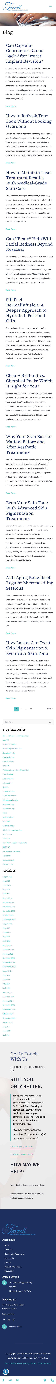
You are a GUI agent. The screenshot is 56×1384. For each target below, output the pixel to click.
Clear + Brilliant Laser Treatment (15, 736)
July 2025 (6, 928)
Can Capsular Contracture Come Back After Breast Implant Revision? (24, 53)
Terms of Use (36, 1363)
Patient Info (9, 1258)
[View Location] (5, 1282)
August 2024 (7, 971)
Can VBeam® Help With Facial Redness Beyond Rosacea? (29, 244)
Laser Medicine (9, 791)
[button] (21, 1146)
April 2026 (6, 894)
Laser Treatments (9, 795)
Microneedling (8, 804)
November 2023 (9, 1009)
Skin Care (6, 838)
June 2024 (7, 979)
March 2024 (7, 992)
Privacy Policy (23, 1363)
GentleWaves (8, 774)
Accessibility (10, 1363)
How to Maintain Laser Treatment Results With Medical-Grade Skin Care (29, 180)
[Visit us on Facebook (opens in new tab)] (4, 1319)
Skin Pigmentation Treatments (15, 843)
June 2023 (7, 1031)
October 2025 (8, 915)
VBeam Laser (8, 864)
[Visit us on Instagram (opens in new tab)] (13, 1319)
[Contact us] (52, 1380)
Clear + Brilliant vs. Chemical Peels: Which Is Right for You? (29, 380)
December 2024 (9, 958)
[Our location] (45, 1380)
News (5, 813)
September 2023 (9, 1018)
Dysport (6, 765)
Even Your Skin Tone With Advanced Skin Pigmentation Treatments (27, 510)
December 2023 (9, 1005)
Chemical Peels (9, 753)
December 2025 (9, 906)
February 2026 (8, 902)
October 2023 (8, 1013)
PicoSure (6, 821)
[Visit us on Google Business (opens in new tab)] (9, 1319)
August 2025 (7, 924)
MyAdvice (44, 1357)
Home (7, 1245)
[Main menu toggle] (50, 6)
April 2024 (6, 988)
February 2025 (8, 949)
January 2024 (8, 1001)
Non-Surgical (8, 817)
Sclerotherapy (8, 825)
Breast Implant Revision (12, 748)
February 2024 (8, 996)
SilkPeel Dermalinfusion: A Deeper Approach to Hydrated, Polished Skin (26, 310)
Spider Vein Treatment (11, 851)
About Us (8, 1249)
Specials (8, 1262)
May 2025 (6, 936)
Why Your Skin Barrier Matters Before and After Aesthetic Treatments (29, 444)
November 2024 (9, 962)
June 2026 (7, 885)
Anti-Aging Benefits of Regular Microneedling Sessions (29, 583)
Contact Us (9, 1271)
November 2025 (9, 911)
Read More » (11, 106)
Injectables (7, 783)
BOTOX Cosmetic (9, 744)
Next (50, 708)
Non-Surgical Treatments (14, 1254)
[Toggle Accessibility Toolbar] (6, 1372)
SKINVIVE (6, 847)
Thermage (7, 855)
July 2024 (6, 975)
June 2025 (7, 932)
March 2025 (7, 945)
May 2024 (6, 983)
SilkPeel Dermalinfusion (12, 830)
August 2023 (7, 1022)
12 (31, 708)
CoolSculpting (8, 757)
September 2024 (9, 966)
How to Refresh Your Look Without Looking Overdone (29, 121)
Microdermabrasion (11, 800)
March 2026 (7, 898)
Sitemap (47, 1363)
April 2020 (6, 1035)
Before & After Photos (13, 1267)
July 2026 (6, 881)
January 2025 (8, 954)
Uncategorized (8, 860)
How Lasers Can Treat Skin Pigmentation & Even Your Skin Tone (28, 648)
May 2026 (6, 889)
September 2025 (9, 919)
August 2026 (7, 876)
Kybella (5, 787)
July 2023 (6, 1026)
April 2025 (6, 941)
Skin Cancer (7, 834)
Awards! (6, 740)
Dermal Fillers (8, 761)
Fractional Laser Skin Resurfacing (16, 770)
